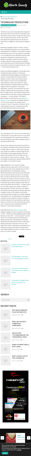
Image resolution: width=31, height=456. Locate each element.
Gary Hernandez (6, 27)
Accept (5, 453)
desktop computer (18, 210)
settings (19, 450)
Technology (13, 25)
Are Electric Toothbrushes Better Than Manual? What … (20, 335)
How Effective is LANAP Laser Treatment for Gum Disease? (21, 436)
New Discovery (5, 25)
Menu (5, 12)
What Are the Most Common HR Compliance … (19, 323)
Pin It (9, 239)
